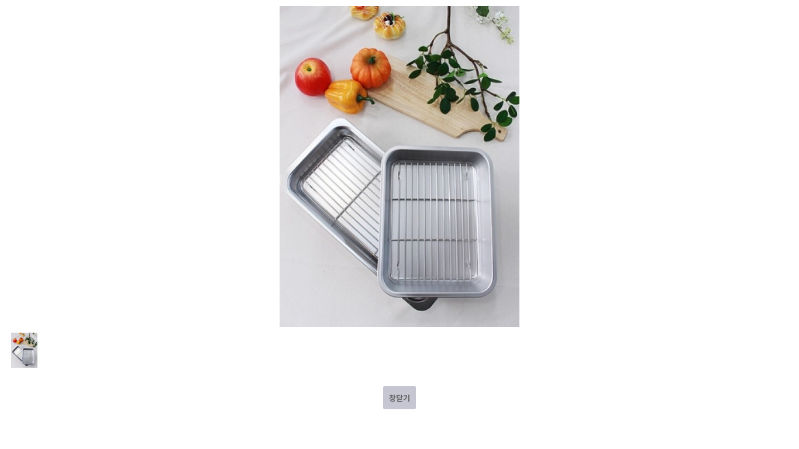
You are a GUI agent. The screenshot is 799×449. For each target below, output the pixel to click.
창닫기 (399, 397)
